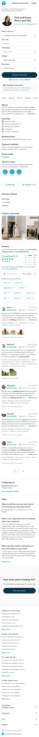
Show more (6, 629)
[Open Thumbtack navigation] (4, 3)
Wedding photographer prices (11, 613)
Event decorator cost (8, 623)
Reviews (28, 98)
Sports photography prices (10, 620)
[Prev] (16, 471)
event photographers (17, 9)
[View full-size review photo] (5, 331)
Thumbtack (5, 9)
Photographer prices (8, 617)
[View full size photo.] (14, 228)
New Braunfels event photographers (13, 683)
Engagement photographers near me (13, 669)
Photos (19, 98)
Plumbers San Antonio (9, 649)
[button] (7, 20)
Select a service (7, 31)
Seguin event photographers (11, 686)
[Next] (23, 471)
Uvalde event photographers (11, 695)
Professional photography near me (13, 660)
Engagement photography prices (12, 626)
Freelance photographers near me (12, 666)
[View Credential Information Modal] (13, 483)
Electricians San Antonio (9, 646)
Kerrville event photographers (11, 689)
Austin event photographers (11, 692)
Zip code (5, 40)
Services (12, 98)
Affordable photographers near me (13, 663)
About (4, 98)
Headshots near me (8, 672)
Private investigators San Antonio (12, 637)
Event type (6, 64)
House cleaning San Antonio (11, 640)
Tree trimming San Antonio (10, 643)
